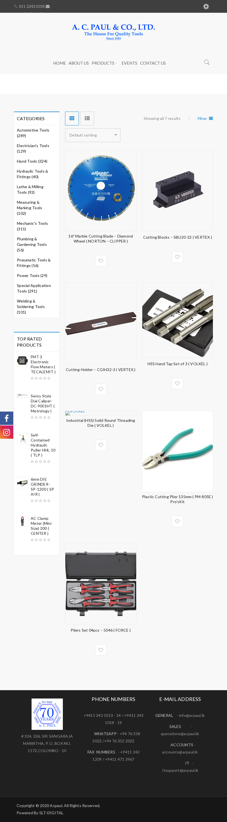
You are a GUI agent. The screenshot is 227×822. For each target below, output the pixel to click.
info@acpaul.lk (192, 715)
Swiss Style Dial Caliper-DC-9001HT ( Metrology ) (43, 403)
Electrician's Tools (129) (33, 148)
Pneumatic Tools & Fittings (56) (34, 263)
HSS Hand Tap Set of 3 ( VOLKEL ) (178, 363)
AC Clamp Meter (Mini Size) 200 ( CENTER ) (41, 526)
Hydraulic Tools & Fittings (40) (32, 174)
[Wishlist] (100, 260)
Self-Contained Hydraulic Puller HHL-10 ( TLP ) (43, 445)
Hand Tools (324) (32, 161)
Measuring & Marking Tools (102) (29, 208)
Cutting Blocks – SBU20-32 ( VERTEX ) (177, 237)
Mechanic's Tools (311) (32, 226)
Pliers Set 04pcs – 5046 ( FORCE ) (101, 630)
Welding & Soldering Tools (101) (31, 306)
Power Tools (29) (32, 275)
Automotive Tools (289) (33, 133)
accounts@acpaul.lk (180, 752)
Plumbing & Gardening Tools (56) (32, 244)
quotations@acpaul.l (179, 733)
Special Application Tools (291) (34, 288)
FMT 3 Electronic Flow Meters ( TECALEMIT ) (43, 364)
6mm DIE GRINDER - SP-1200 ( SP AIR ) (42, 486)
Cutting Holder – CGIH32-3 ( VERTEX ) (100, 369)
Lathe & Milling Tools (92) (30, 189)
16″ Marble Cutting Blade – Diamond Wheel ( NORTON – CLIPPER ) (100, 238)
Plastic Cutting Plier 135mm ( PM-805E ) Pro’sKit (177, 499)
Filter (202, 118)
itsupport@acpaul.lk (180, 770)
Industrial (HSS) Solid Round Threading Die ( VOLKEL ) (100, 423)
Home (134, 84)
